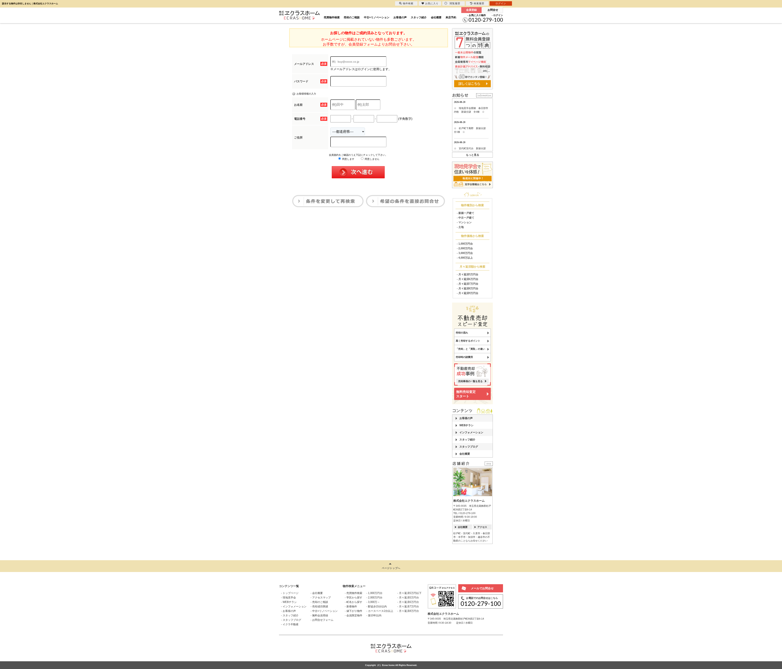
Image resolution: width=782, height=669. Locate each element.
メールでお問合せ (482, 588)
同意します (348, 159)
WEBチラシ (466, 425)
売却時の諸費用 (464, 357)
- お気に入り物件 (476, 15)
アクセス (482, 527)
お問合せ (493, 9)
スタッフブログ (468, 446)
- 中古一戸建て (465, 217)
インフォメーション (471, 432)
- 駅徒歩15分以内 (376, 606)
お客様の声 (400, 17)
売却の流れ (462, 332)
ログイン (500, 3)
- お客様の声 (288, 610)
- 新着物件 (351, 606)
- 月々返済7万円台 (467, 283)
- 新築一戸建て (465, 213)
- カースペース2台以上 (379, 610)
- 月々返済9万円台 (467, 293)
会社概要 (436, 17)
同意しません (371, 159)
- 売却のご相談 (319, 602)
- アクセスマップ (321, 597)
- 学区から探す (353, 597)
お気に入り (431, 3)
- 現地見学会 (288, 597)
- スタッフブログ (291, 619)
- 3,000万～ (373, 602)
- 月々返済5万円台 (467, 274)
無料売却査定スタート (466, 394)
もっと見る (472, 154)
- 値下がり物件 (353, 610)
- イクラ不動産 (290, 624)
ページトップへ (391, 568)
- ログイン (497, 15)
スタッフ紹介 (419, 17)
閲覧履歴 (455, 3)
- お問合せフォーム (322, 619)
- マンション (464, 222)
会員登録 (471, 9)
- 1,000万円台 (465, 243)
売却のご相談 (352, 17)
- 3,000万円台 (465, 253)
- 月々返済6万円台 (467, 279)
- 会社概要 (317, 593)
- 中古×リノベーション (324, 610)
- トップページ (290, 593)
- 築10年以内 (373, 615)
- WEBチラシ (289, 602)
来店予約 (451, 17)
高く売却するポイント (468, 340)
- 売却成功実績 (319, 606)
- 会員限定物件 (353, 615)
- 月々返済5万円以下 (409, 593)
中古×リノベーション (376, 17)
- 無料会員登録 (319, 615)
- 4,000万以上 (465, 257)
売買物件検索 (332, 17)
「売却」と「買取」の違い (470, 349)
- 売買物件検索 (353, 593)
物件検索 (408, 3)
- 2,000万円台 (465, 248)
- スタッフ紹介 (290, 615)
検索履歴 (479, 3)
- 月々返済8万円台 (467, 288)
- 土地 (460, 227)
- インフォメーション (293, 606)
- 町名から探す (353, 602)
